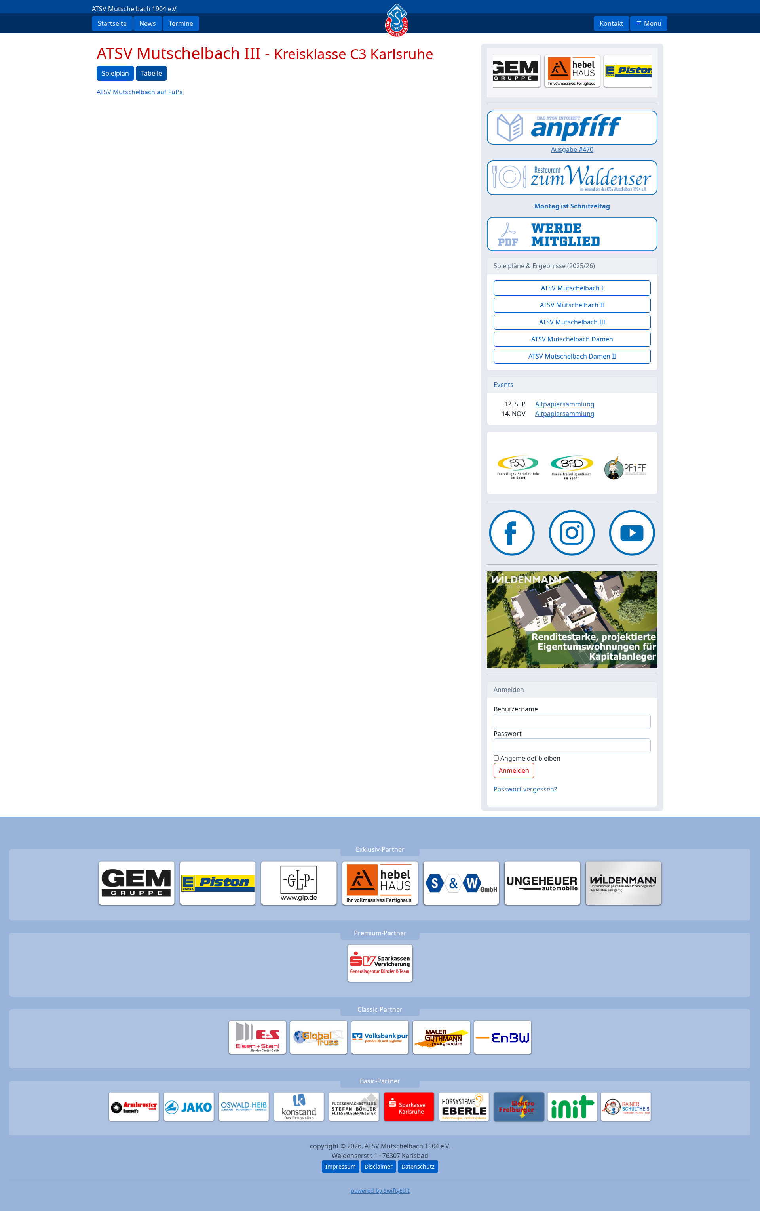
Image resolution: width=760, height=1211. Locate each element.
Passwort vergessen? (525, 789)
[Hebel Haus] (380, 883)
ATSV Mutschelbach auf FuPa (140, 92)
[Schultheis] (626, 1106)
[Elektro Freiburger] (519, 1106)
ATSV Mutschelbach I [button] (572, 288)
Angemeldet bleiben (529, 758)
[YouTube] (632, 532)
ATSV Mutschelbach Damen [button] (572, 339)
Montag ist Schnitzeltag (572, 206)
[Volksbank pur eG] (380, 1037)
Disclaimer (379, 1166)
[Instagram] (572, 532)
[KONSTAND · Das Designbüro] (299, 1106)
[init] (572, 1106)
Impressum (340, 1166)
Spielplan (115, 73)
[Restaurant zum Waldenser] (572, 177)
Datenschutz (418, 1166)
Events (503, 384)
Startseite (112, 23)
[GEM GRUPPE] (136, 883)
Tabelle (151, 73)
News (147, 23)
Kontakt (611, 23)
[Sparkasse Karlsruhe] (409, 1106)
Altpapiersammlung (565, 404)
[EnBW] (503, 1037)
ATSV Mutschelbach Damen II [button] (572, 356)
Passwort (508, 733)
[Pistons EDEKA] (217, 883)
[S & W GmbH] (461, 883)
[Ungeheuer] (542, 883)
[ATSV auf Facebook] (512, 532)
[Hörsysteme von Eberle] (464, 1106)
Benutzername (516, 709)
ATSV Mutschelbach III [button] (572, 322)
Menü (651, 23)
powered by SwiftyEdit (380, 1190)
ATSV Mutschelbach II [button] (572, 305)
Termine (181, 23)
